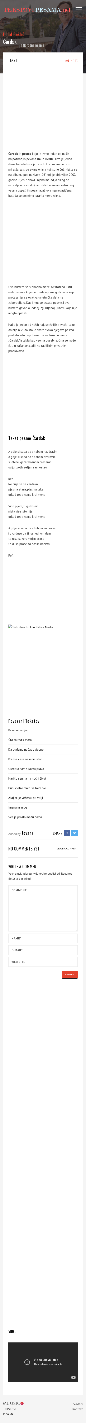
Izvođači (77, 1404)
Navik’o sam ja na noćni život (27, 778)
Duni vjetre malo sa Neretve (27, 788)
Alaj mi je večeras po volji (25, 798)
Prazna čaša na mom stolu (25, 759)
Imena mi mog (17, 807)
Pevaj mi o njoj (18, 730)
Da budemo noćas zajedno (26, 749)
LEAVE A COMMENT (67, 848)
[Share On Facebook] (67, 833)
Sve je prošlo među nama (25, 817)
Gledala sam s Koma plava (26, 769)
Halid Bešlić (13, 34)
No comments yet (23, 848)
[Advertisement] (43, 108)
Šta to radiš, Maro (20, 740)
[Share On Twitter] (74, 833)
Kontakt (77, 1409)
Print (74, 60)
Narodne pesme (33, 45)
